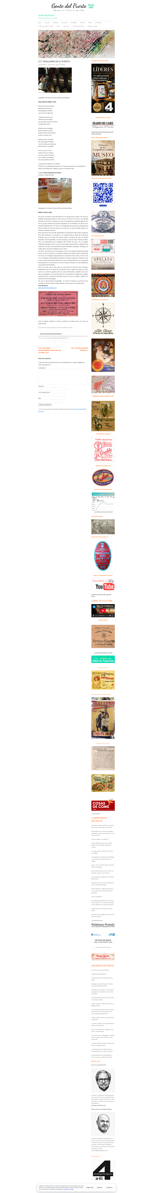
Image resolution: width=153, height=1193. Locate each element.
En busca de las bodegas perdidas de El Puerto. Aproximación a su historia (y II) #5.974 (103, 833)
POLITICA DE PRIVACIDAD (80, 409)
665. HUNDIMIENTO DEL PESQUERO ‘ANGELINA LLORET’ (102, 845)
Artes (61, 327)
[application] (103, 610)
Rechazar (99, 1187)
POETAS (90, 22)
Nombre (41, 386)
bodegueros (66, 327)
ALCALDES (47, 22)
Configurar (109, 1187)
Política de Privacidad (78, 26)
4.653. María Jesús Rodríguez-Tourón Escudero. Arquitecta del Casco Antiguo (103, 859)
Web (39, 398)
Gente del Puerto (46, 15)
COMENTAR (55, 22)
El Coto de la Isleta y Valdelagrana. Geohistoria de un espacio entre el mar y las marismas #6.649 (103, 1037)
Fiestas (70, 327)
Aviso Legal (66, 26)
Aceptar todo (89, 1187)
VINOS (58, 26)
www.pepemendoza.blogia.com (47, 288)
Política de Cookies (92, 26)
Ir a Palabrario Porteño (96, 920)
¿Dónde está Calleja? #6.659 (98, 974)
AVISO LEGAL (41, 411)
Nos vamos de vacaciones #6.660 (100, 970)
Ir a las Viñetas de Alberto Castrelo (103, 652)
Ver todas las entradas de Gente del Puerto (56, 338)
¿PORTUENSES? (98, 22)
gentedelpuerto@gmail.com (98, 1105)
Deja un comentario (60, 64)
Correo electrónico (44, 392)
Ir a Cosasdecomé (95, 813)
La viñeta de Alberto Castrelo (45, 26)
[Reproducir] (93, 615)
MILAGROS (64, 22)
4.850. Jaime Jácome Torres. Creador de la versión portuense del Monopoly (102, 890)
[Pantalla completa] (112, 615)
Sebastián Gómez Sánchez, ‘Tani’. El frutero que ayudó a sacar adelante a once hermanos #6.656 (102, 902)
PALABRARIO (74, 22)
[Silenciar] (110, 615)
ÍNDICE (39, 22)
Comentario (42, 368)
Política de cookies (69, 1189)
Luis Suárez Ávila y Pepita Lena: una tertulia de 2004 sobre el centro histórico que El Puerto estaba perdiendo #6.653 (102, 1011)
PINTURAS (82, 22)
